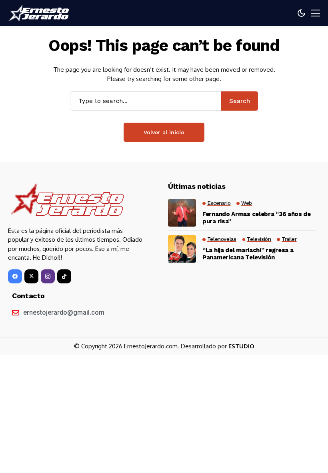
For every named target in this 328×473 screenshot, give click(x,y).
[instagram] (48, 276)
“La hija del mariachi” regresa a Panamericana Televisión (247, 254)
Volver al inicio (164, 132)
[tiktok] (64, 276)
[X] (31, 276)
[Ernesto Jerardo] (40, 13)
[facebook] (15, 276)
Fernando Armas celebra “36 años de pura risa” (256, 217)
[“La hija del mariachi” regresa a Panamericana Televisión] (182, 249)
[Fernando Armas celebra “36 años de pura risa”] (182, 213)
